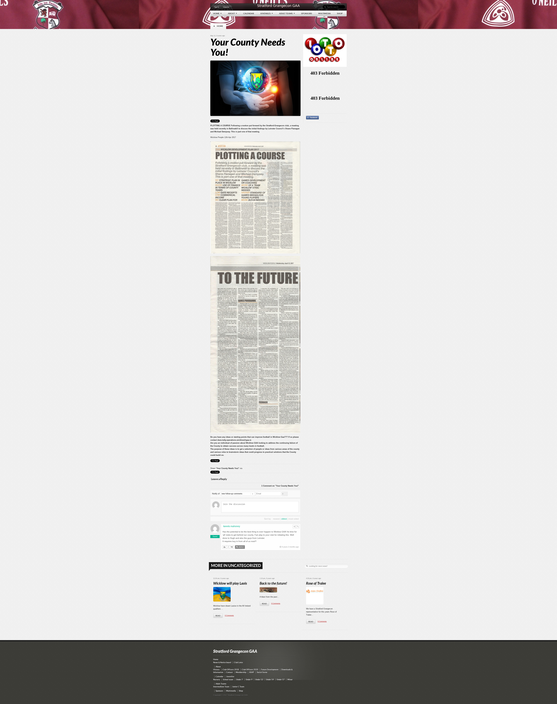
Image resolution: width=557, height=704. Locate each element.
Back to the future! (273, 583)
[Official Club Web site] (278, 8)
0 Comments (229, 615)
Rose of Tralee (316, 583)
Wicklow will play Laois (230, 583)
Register (226, 7)
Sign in (216, 7)
